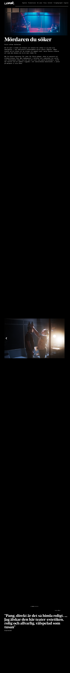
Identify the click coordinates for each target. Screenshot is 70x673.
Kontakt (50, 3)
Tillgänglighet (58, 3)
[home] (9, 3)
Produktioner (32, 3)
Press (45, 3)
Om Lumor (39, 3)
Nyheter (24, 3)
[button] (6, 338)
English (66, 3)
